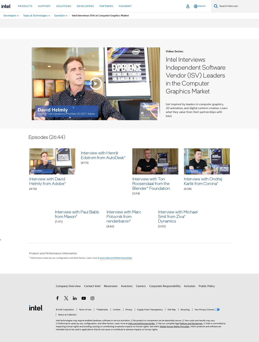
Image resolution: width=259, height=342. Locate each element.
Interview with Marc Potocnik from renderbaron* (124, 216)
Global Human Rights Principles (174, 326)
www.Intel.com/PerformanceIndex (116, 258)
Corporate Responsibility (165, 286)
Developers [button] (85, 6)
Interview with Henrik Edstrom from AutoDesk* (103, 155)
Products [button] (25, 6)
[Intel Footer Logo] (36, 307)
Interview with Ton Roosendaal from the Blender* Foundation (151, 183)
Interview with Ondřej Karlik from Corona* (203, 181)
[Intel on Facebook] (57, 299)
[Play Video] (96, 83)
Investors (126, 286)
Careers (141, 286)
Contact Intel (92, 286)
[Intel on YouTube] (84, 299)
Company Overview (68, 286)
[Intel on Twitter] (66, 299)
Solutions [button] (63, 6)
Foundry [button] (125, 6)
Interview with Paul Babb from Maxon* (77, 214)
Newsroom (111, 286)
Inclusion (189, 286)
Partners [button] (106, 6)
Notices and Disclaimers (191, 323)
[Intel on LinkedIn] (75, 299)
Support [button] (44, 6)
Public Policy (207, 286)
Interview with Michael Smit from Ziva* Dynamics (178, 216)
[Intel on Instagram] (92, 299)
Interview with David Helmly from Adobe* (47, 181)
